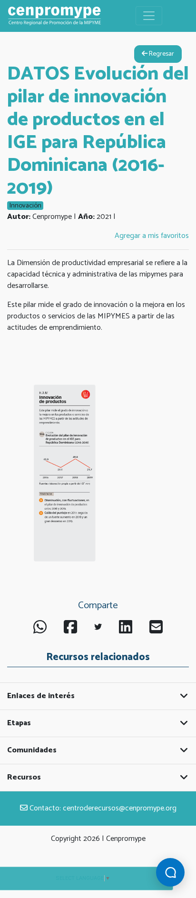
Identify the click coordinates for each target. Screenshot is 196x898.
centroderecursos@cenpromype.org (119, 808)
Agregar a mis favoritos (152, 235)
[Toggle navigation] (149, 15)
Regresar (160, 54)
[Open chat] (170, 872)
